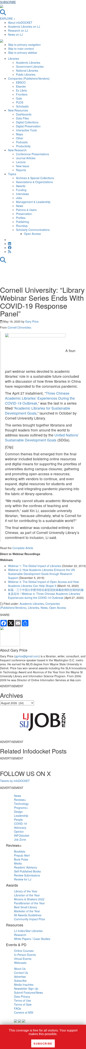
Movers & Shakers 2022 (29, 899)
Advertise (20, 977)
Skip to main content (21, 49)
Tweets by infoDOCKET (15, 781)
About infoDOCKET (20, 22)
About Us (20, 969)
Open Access (57, 608)
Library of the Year (25, 891)
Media (18, 863)
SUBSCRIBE (8, 2)
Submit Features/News (28, 992)
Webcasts (20, 963)
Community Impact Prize (29, 919)
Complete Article (22, 548)
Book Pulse (21, 859)
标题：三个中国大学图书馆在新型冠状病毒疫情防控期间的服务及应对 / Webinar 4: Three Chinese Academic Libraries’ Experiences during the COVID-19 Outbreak (46, 594)
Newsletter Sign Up (26, 988)
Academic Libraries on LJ (24, 26)
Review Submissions (27, 875)
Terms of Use (22, 1000)
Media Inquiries (23, 985)
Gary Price (32, 321)
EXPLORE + (7, 18)
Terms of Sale (23, 1004)
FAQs (17, 1008)
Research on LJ (18, 30)
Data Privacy (22, 996)
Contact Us (21, 973)
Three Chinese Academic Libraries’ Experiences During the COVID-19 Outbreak (40, 398)
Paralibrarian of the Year (29, 903)
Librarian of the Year (27, 895)
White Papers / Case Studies (32, 939)
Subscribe (20, 981)
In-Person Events (25, 955)
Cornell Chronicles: (20, 327)
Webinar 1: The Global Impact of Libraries (34, 566)
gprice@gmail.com (27, 656)
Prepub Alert (22, 855)
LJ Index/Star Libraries (28, 931)
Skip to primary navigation (24, 45)
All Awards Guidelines (27, 915)
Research (20, 935)
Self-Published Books (27, 871)
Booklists (19, 851)
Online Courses (24, 951)
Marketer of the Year (27, 911)
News (44, 608)
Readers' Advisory (25, 867)
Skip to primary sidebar (22, 53)
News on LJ (15, 34)
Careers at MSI (23, 1012)
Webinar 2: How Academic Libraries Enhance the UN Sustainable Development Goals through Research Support (41, 574)
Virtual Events (22, 959)
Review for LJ (22, 879)
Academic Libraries (32, 604)
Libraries (33, 608)
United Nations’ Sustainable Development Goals (42, 437)
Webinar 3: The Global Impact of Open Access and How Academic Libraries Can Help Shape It (43, 584)
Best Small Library (25, 907)
